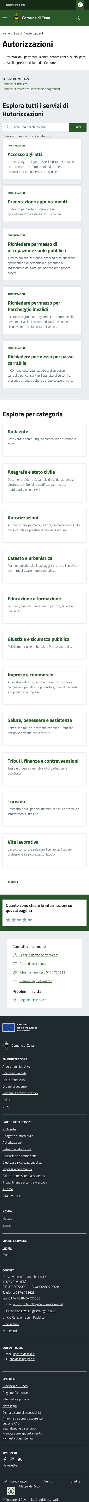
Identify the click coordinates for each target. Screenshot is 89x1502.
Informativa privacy (15, 1399)
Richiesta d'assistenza (17, 1438)
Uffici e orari (10, 1323)
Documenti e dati (14, 1073)
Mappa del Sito (29, 1486)
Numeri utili (10, 1330)
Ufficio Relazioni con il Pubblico (23, 1317)
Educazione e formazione (19, 1155)
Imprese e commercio (17, 1168)
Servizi (18, 33)
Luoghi (7, 1247)
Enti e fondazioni (13, 1079)
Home (6, 33)
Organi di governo (14, 1086)
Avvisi (6, 1225)
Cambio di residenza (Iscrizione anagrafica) (31, 88)
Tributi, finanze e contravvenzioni (24, 1182)
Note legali (9, 1405)
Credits (75, 1481)
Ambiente (9, 1129)
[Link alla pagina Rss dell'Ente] (19, 1459)
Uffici (5, 1106)
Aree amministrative (16, 1066)
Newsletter (10, 1465)
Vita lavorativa (12, 1195)
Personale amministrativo (20, 1092)
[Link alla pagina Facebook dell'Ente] (4, 1459)
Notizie (7, 1218)
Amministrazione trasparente (22, 1418)
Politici (6, 1099)
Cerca (78, 126)
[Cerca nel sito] (76, 18)
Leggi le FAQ (11, 1423)
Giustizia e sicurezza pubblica (22, 1162)
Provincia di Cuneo (15, 1385)
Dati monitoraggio (14, 1481)
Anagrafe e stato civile (17, 1135)
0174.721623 (25, 1292)
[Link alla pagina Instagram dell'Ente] (12, 1459)
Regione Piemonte (15, 5)
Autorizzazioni (16, 145)
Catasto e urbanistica (16, 1149)
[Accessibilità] (11, 1491)
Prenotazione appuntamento (22, 1433)
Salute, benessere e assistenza (23, 1175)
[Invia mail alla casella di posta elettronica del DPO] (24, 1353)
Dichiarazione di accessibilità (21, 1412)
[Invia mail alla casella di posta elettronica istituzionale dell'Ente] (38, 1304)
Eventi (6, 1254)
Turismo (7, 1188)
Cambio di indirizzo (15, 83)
